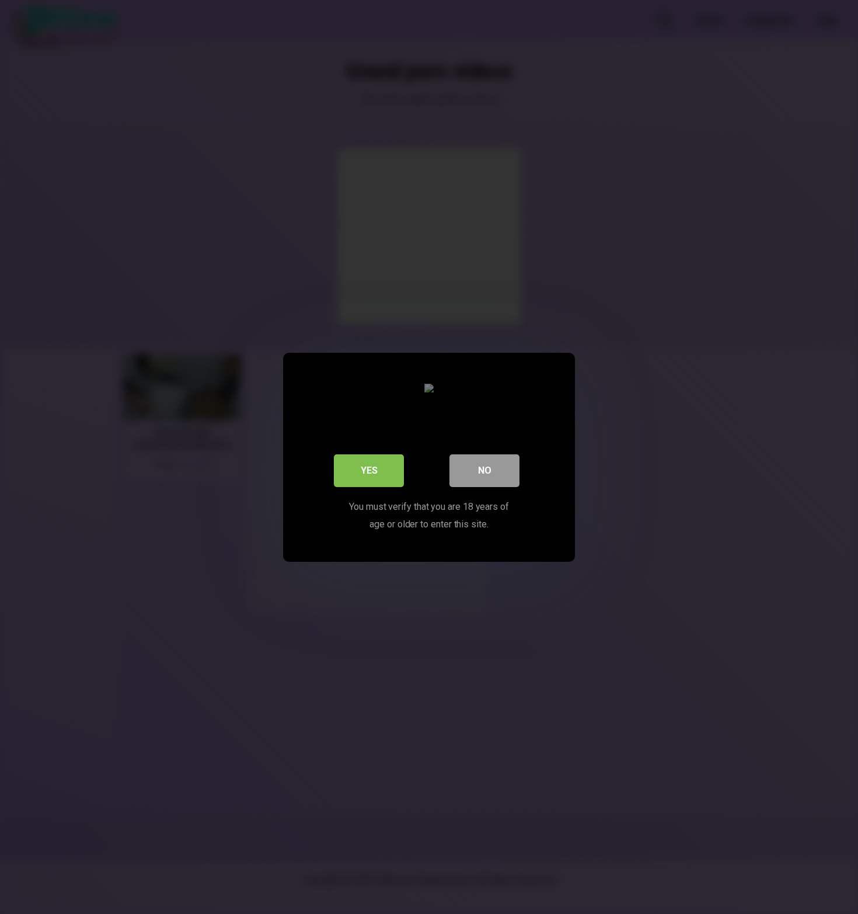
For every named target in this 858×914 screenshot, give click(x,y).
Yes (369, 469)
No (484, 469)
